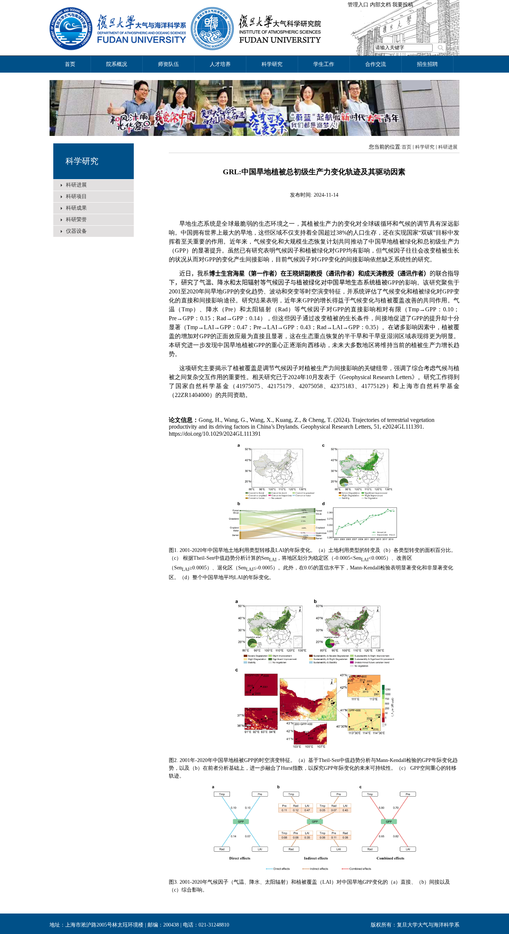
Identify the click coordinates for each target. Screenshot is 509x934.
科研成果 (76, 208)
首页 (406, 147)
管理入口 (358, 4)
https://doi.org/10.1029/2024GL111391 (215, 434)
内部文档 (380, 4)
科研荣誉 (76, 219)
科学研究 (82, 161)
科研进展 (76, 185)
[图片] (254, 108)
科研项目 (76, 196)
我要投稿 (402, 4)
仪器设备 (76, 231)
